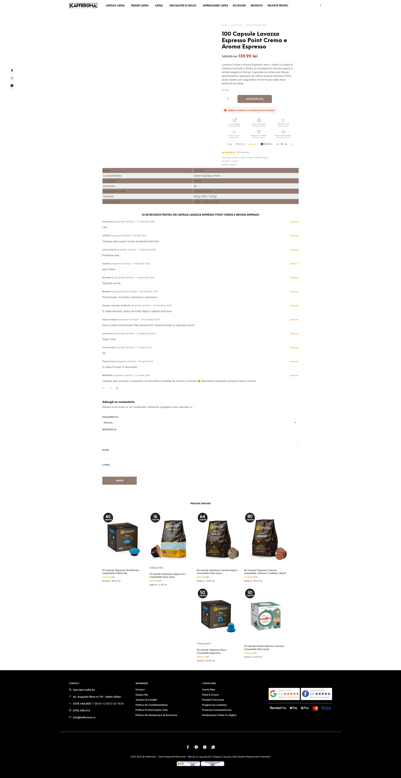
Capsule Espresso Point (256, 25)
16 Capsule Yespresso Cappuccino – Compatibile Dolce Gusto (168, 575)
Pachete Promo (278, 6)
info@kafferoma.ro (84, 717)
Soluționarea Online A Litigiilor (219, 715)
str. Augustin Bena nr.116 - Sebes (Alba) (97, 696)
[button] (318, 5)
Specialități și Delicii (182, 6)
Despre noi (141, 694)
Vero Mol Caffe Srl (84, 689)
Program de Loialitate (214, 704)
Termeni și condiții (146, 699)
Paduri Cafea (139, 6)
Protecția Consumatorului (216, 709)
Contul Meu (208, 689)
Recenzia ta (109, 430)
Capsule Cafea (115, 6)
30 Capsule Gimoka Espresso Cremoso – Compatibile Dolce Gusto (264, 647)
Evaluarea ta (110, 417)
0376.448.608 (82, 703)
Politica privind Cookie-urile (151, 709)
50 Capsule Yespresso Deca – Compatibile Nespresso (212, 651)
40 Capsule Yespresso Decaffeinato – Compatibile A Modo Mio (121, 572)
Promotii (257, 6)
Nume (106, 450)
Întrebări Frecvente (213, 699)
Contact (140, 689)
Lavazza (235, 161)
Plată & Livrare (210, 694)
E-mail (106, 465)
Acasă (224, 25)
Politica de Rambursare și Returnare (156, 715)
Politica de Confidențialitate (151, 704)
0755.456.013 (81, 710)
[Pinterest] (12, 85)
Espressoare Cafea (215, 6)
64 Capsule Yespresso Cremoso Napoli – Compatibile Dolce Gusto (217, 572)
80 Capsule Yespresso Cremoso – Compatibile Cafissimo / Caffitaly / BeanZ (265, 572)
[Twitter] (12, 78)
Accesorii (239, 6)
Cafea (159, 6)
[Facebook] (12, 70)
